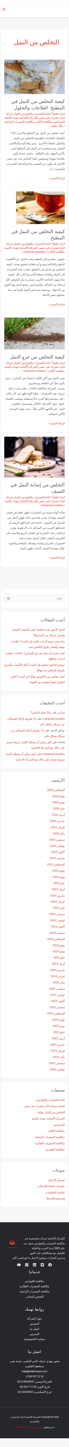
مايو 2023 (59, 1032)
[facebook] (50, 1265)
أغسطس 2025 (56, 864)
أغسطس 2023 (56, 1013)
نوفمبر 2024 (57, 920)
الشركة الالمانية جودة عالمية (21, 117)
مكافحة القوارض (55, 1149)
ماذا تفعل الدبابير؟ (40, 712)
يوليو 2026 (58, 796)
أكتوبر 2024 (58, 926)
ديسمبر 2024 (57, 914)
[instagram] (26, 1265)
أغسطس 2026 (56, 790)
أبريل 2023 (58, 1038)
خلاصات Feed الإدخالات (51, 1186)
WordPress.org (56, 1198)
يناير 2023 (59, 1057)
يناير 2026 (59, 833)
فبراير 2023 (58, 1050)
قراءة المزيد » (57, 178)
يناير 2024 (59, 982)
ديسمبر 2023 (57, 988)
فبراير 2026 (58, 827)
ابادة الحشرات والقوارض (36, 113)
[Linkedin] (34, 1265)
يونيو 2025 (59, 877)
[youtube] (19, 1265)
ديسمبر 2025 (57, 839)
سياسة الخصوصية (34, 1339)
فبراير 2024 (58, 976)
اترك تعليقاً (59, 113)
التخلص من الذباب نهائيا (51, 1112)
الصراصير (59, 121)
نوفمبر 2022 (57, 1069)
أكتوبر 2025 (58, 852)
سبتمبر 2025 (57, 858)
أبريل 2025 (58, 889)
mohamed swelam (53, 718)
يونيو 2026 (59, 802)
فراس (61, 712)
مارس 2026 (57, 821)
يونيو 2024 (59, 951)
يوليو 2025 (58, 870)
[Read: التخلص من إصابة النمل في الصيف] (34, 457)
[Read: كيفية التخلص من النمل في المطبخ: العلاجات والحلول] (34, 76)
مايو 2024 (59, 957)
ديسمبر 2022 (57, 1063)
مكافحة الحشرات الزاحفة (19, 121)
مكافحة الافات (43, 121)
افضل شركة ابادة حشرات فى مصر (44, 1106)
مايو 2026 (59, 808)
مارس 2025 (57, 895)
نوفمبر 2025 (57, 846)
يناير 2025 (59, 908)
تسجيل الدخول (56, 1180)
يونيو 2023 (59, 1026)
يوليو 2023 (58, 1019)
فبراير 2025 (58, 901)
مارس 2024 (57, 970)
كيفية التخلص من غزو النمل (37, 357)
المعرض (34, 1323)
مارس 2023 (57, 1044)
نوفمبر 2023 (57, 995)
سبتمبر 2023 (57, 1007)
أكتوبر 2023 (58, 1001)
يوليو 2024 (58, 945)
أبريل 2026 (58, 814)
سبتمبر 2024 (57, 932)
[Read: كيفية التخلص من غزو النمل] (34, 333)
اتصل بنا (34, 1329)
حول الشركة (34, 1318)
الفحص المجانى (35, 1296)
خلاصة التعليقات (55, 1192)
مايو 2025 (59, 883)
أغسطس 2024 (56, 939)
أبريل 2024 (58, 963)
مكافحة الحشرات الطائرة (50, 1143)
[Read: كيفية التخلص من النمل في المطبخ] (40, 207)
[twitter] (42, 1265)
